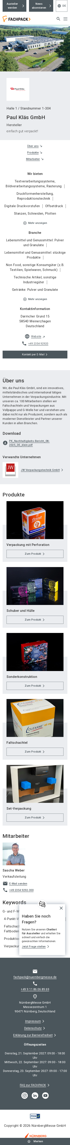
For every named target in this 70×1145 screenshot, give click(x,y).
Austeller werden (12, 5)
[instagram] (24, 1095)
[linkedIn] (35, 1095)
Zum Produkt (33, 553)
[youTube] (45, 1095)
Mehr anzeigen (35, 223)
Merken (35, 1141)
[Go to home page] (24, 20)
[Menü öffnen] (65, 19)
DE (61, 6)
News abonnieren (39, 5)
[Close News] (42, 904)
